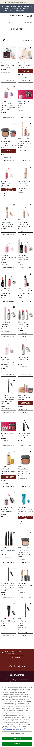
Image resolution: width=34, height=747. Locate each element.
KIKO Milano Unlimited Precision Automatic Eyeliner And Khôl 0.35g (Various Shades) (8, 399)
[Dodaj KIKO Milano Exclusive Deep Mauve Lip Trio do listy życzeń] (30, 240)
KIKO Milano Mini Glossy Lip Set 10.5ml (24, 103)
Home (3, 22)
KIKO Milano (17, 29)
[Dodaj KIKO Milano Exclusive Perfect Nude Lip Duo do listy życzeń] (14, 307)
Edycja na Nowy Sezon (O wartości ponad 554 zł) (7, 65)
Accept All (17, 743)
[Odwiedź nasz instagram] (19, 666)
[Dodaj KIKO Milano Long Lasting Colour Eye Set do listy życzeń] (14, 533)
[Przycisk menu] (2, 15)
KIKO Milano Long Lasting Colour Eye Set (8, 550)
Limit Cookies (17, 738)
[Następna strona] (22, 643)
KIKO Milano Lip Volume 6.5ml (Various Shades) (7, 184)
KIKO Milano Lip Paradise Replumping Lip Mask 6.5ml (8, 258)
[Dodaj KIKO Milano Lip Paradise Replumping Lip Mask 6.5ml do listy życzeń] (14, 240)
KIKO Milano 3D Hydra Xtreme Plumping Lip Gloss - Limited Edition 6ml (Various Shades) (8, 105)
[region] (17, 714)
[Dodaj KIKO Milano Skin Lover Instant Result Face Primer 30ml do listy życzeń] (30, 274)
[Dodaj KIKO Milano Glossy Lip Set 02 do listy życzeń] (14, 418)
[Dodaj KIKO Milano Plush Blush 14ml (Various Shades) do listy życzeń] (14, 604)
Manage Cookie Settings (17, 733)
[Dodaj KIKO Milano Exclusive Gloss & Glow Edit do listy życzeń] (30, 380)
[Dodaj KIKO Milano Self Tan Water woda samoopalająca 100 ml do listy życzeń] (14, 452)
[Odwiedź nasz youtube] (23, 666)
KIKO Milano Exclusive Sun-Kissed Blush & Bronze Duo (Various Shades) (8, 143)
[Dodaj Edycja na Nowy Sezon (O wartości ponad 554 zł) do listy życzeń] (14, 48)
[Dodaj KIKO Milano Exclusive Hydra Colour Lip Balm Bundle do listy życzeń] (30, 307)
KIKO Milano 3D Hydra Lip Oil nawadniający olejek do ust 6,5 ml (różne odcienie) (8, 362)
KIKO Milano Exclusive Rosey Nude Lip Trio (7, 291)
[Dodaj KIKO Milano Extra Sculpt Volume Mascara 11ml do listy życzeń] (30, 418)
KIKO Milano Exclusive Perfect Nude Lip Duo (7, 324)
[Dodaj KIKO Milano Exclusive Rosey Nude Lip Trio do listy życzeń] (14, 274)
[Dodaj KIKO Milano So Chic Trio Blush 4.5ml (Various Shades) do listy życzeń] (14, 492)
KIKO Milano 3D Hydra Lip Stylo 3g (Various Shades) (24, 360)
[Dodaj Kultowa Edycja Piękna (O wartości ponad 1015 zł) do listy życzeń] (30, 48)
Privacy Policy (8, 729)
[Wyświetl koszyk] (31, 15)
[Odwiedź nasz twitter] (15, 666)
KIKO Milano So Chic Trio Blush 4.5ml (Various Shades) (8, 510)
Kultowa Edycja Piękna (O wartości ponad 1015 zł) (24, 65)
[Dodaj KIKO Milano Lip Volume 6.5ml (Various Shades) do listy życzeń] (14, 167)
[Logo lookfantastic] (17, 15)
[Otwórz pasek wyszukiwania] (5, 15)
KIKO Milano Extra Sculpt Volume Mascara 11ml (24, 436)
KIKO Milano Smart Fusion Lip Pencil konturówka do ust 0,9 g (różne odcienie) (8, 588)
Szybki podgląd (8, 80)
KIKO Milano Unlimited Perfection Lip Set (25, 586)
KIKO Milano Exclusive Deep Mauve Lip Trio (23, 258)
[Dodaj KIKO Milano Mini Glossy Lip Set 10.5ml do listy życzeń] (30, 86)
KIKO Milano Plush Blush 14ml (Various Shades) (8, 621)
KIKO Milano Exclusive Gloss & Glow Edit (24, 397)
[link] (27, 15)
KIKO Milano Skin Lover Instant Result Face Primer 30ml (25, 291)
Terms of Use (19, 729)
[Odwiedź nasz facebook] (10, 666)
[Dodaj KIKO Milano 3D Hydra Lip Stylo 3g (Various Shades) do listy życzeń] (30, 342)
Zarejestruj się (17, 657)
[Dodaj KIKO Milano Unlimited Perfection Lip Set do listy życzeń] (30, 568)
